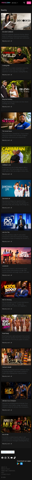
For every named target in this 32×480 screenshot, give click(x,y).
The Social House (7, 131)
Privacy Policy (5, 469)
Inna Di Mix (5, 434)
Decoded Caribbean (7, 32)
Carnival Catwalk (6, 367)
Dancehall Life (6, 198)
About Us (4, 467)
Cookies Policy (5, 474)
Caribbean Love (6, 165)
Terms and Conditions (8, 471)
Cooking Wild (5, 65)
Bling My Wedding (7, 99)
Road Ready (5, 333)
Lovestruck (5, 266)
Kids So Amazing (6, 299)
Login (29, 3)
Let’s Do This (5, 232)
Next (12, 452)
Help (2, 472)
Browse (14, 3)
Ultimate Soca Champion (9, 401)
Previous (4, 452)
